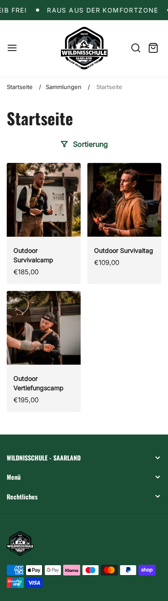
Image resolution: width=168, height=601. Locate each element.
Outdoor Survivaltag (123, 250)
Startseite (20, 86)
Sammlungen (64, 86)
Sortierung (90, 144)
